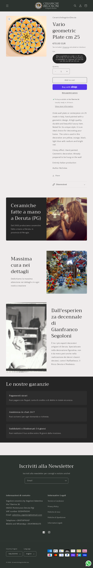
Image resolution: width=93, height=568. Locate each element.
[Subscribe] (65, 481)
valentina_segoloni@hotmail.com (27, 515)
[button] (7, 5)
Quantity (56, 66)
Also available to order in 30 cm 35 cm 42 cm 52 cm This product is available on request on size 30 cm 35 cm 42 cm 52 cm (69, 58)
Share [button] (57, 176)
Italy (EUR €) (13, 554)
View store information (64, 106)
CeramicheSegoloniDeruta (20, 562)
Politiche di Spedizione (57, 518)
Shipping (65, 47)
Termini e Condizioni (56, 501)
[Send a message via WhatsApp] (88, 563)
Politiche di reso (54, 512)
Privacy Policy (53, 507)
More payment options (70, 93)
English (28, 554)
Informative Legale (55, 523)
